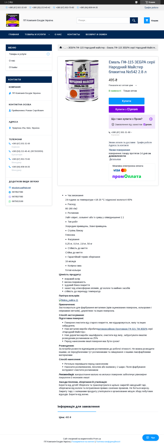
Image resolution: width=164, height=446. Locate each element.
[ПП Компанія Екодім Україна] (12, 26)
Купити (126, 101)
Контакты (73, 34)
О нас (58, 34)
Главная (14, 34)
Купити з (121, 109)
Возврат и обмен (96, 34)
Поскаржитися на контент (83, 442)
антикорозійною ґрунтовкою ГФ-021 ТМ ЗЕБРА (122, 329)
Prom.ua (97, 439)
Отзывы (13, 67)
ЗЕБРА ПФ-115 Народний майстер (86, 47)
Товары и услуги (35, 34)
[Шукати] (134, 20)
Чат (153, 437)
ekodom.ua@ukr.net (21, 187)
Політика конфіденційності (108, 442)
